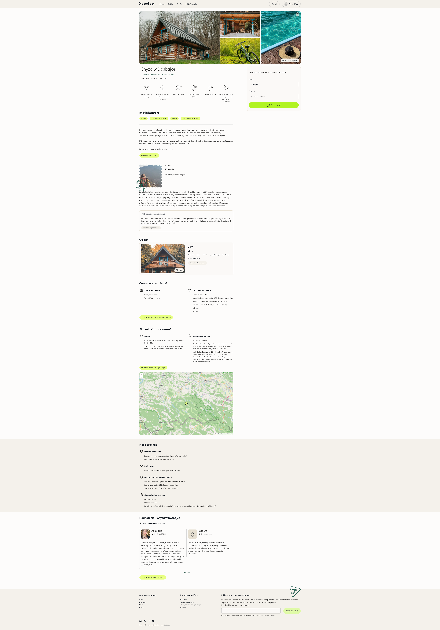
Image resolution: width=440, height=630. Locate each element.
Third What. (167, 625)
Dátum (252, 91)
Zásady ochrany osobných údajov (190, 605)
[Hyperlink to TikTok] (149, 621)
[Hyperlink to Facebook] (144, 621)
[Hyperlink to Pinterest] (153, 621)
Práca (141, 605)
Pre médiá (183, 599)
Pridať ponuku (191, 4)
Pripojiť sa (142, 602)
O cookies (183, 607)
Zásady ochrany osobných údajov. (264, 615)
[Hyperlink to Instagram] (140, 621)
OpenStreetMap (220, 434)
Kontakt (141, 607)
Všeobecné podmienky (187, 602)
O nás (141, 599)
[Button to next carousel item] (226, 548)
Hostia (251, 79)
